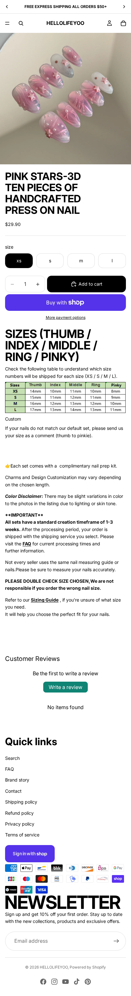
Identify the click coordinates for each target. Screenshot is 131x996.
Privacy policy (19, 824)
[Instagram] (54, 981)
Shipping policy (21, 802)
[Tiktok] (76, 981)
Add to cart (90, 284)
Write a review (65, 687)
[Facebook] (43, 981)
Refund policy (19, 813)
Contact (13, 791)
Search (12, 758)
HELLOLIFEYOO (54, 967)
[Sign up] (116, 941)
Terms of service (22, 834)
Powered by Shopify (88, 967)
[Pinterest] (88, 981)
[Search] (21, 23)
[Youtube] (65, 981)
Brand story (17, 780)
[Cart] (123, 23)
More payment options (66, 317)
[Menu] (7, 23)
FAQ (9, 769)
